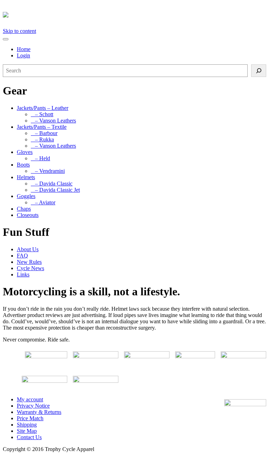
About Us (28, 249)
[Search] (258, 70)
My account (30, 399)
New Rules (29, 262)
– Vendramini (48, 171)
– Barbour (44, 133)
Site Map (27, 431)
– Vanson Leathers (53, 121)
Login (23, 55)
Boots (23, 165)
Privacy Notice (33, 406)
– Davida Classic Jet (55, 190)
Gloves (25, 152)
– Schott (42, 114)
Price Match (30, 418)
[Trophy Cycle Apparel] (5, 13)
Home (23, 49)
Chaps (24, 209)
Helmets (26, 177)
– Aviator (43, 202)
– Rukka (42, 139)
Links (23, 274)
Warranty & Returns (39, 412)
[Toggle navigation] (5, 39)
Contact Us (29, 437)
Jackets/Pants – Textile (42, 127)
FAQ (22, 256)
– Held (40, 158)
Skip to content (19, 31)
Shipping (27, 425)
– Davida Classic (52, 183)
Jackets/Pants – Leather (42, 108)
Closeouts (28, 215)
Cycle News (30, 268)
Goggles (26, 196)
